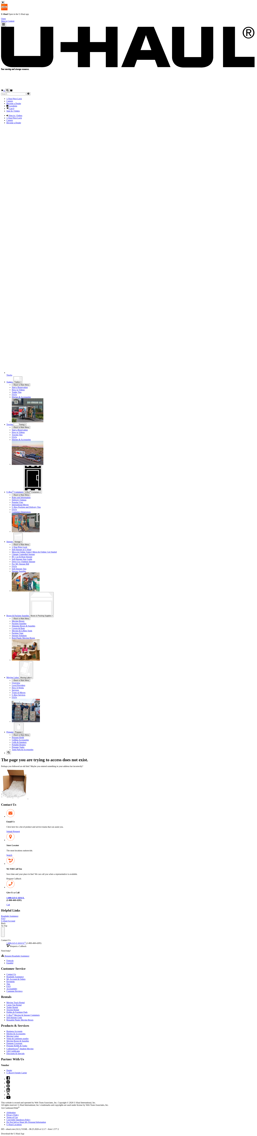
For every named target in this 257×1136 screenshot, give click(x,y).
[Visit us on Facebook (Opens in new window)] (8, 1079)
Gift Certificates (13, 1051)
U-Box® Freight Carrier (16, 1073)
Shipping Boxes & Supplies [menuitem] (23, 626)
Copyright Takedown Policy (18, 1120)
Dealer (9, 1070)
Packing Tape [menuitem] (17, 633)
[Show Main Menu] (3, 24)
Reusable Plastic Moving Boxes (19, 1020)
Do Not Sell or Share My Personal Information (26, 1122)
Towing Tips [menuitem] (17, 435)
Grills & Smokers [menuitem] (19, 742)
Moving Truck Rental (15, 1002)
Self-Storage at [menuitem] (21, 549)
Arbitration (11, 1112)
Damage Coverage (14, 1043)
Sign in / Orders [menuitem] (15, 115)
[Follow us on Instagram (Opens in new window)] (8, 1083)
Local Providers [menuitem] (18, 685)
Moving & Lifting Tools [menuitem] (22, 631)
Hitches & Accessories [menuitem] (21, 397)
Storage (17, 542)
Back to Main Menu (21, 385)
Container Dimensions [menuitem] (21, 512)
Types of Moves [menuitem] (18, 692)
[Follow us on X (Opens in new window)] (8, 1095)
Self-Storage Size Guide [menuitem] (22, 559)
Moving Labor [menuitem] (12, 677)
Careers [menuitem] (9, 101)
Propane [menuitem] (10, 732)
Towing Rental (12, 1010)
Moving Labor (25, 678)
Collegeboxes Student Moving (19, 1049)
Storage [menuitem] (9, 542)
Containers (32, 492)
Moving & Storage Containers (23, 1015)
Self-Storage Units (14, 1017)
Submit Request (13, 831)
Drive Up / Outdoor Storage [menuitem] (23, 561)
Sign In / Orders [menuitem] (13, 111)
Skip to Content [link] (7, 21)
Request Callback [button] (13, 879)
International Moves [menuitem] (20, 505)
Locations (14, 1124)
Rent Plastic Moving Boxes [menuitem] (23, 638)
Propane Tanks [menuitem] (18, 747)
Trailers (17, 382)
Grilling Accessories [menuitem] (20, 740)
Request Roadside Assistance (16, 956)
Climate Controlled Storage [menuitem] (23, 554)
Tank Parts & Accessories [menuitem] (22, 749)
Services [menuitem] (15, 690)
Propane (18, 732)
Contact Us (11, 974)
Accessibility (11, 989)
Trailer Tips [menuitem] (16, 392)
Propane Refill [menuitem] (18, 737)
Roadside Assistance (9, 916)
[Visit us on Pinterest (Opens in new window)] (8, 1087)
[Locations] (11, 91)
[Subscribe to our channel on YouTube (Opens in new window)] (8, 1098)
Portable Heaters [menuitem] (19, 745)
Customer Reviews (14, 991)
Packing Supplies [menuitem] (19, 623)
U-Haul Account (8, 921)
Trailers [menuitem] (9, 382)
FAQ (3, 918)
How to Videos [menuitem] (18, 390)
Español (9, 963)
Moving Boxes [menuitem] (18, 621)
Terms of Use (12, 1117)
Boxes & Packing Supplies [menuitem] (18, 615)
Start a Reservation (20, 430)
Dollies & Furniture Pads (16, 1012)
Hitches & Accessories (15, 1034)
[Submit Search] (28, 93)
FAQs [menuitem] (14, 394)
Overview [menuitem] (16, 683)
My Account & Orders (15, 979)
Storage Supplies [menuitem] (19, 571)
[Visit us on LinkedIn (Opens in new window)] (8, 1091)
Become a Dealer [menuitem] (13, 103)
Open (3, 19)
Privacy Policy (12, 1115)
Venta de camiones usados (17, 1038)
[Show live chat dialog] (3, 932)
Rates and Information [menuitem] (21, 497)
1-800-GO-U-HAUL (16, 943)
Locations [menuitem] (12, 106)
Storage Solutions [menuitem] (19, 635)
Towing (10, 424)
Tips (8, 984)
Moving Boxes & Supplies (17, 1041)
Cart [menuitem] (11, 108)
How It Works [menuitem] (18, 688)
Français (10, 960)
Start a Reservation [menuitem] (20, 387)
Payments (10, 981)
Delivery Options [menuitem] (19, 500)
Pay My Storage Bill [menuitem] (20, 564)
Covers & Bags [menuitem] (18, 628)
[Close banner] (3, 2)
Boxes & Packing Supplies (41, 616)
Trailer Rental (12, 1007)
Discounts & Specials (15, 1053)
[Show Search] (7, 90)
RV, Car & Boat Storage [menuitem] (22, 557)
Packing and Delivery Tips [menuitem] (26, 507)
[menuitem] (134, 430)
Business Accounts (14, 1031)
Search (9, 855)
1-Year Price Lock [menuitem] (14, 99)
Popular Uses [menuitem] (17, 502)
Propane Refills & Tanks (16, 1046)
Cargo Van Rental (14, 1005)
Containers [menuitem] (15, 492)
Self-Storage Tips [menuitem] (19, 569)
